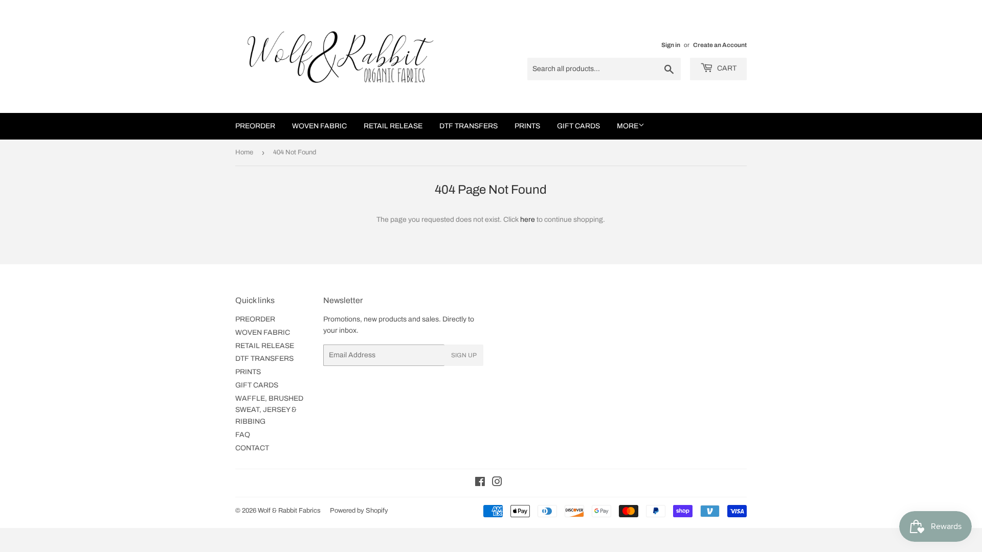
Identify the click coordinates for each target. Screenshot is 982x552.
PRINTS (527, 126)
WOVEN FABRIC (319, 126)
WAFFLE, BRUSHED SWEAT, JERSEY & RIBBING (269, 410)
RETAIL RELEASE (393, 126)
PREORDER (255, 126)
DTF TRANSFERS (468, 126)
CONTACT (252, 448)
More (627, 126)
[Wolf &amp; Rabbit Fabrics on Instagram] (497, 483)
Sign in (670, 45)
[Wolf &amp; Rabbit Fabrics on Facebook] (480, 483)
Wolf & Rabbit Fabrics (289, 510)
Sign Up (464, 355)
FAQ (242, 435)
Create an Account (720, 45)
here (527, 219)
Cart (726, 68)
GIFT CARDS (578, 126)
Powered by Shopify (359, 510)
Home (244, 152)
